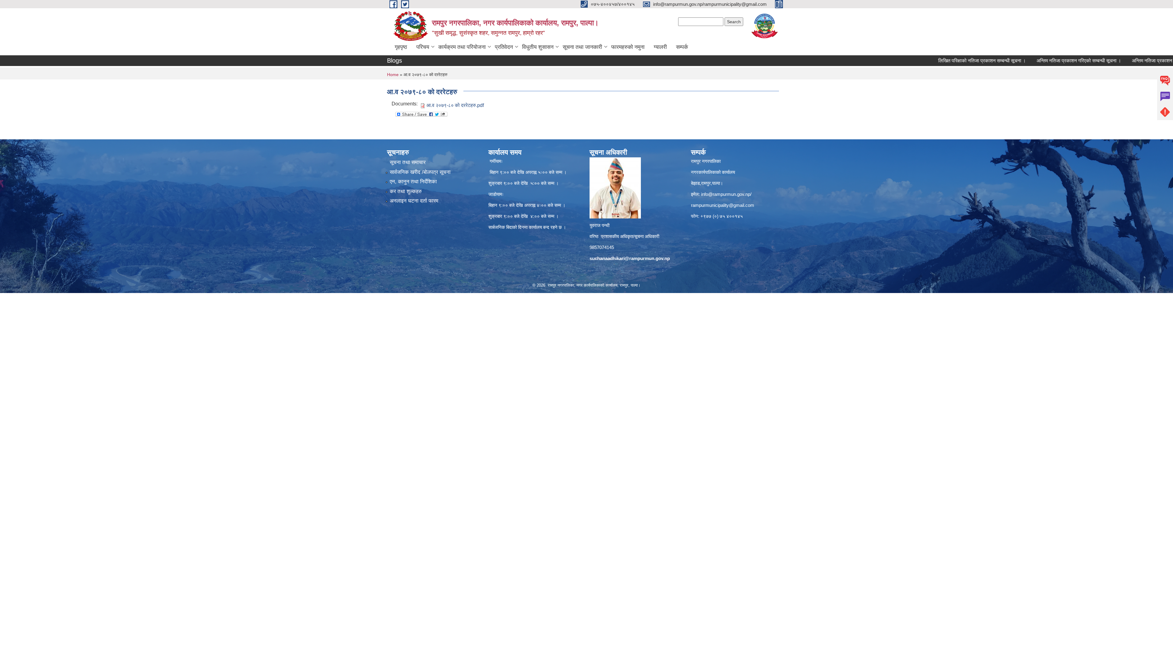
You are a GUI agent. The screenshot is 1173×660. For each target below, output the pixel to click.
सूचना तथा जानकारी (582, 47)
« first (1160, 71)
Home (393, 74)
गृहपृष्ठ (401, 47)
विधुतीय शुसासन (538, 47)
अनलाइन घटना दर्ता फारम (414, 201)
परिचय (422, 47)
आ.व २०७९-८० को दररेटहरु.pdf (455, 105)
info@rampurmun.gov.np (725, 194)
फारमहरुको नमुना (628, 47)
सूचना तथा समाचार (408, 162)
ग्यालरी (660, 47)
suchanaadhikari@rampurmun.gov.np (630, 258)
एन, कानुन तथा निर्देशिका (413, 182)
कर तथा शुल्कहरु (406, 191)
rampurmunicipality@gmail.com (722, 205)
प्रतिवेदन (504, 47)
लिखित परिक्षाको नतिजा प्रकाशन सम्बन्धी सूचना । (950, 60)
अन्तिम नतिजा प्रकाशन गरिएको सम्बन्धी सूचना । (1047, 60)
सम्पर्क (682, 47)
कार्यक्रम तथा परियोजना (462, 47)
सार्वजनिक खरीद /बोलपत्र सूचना (420, 172)
